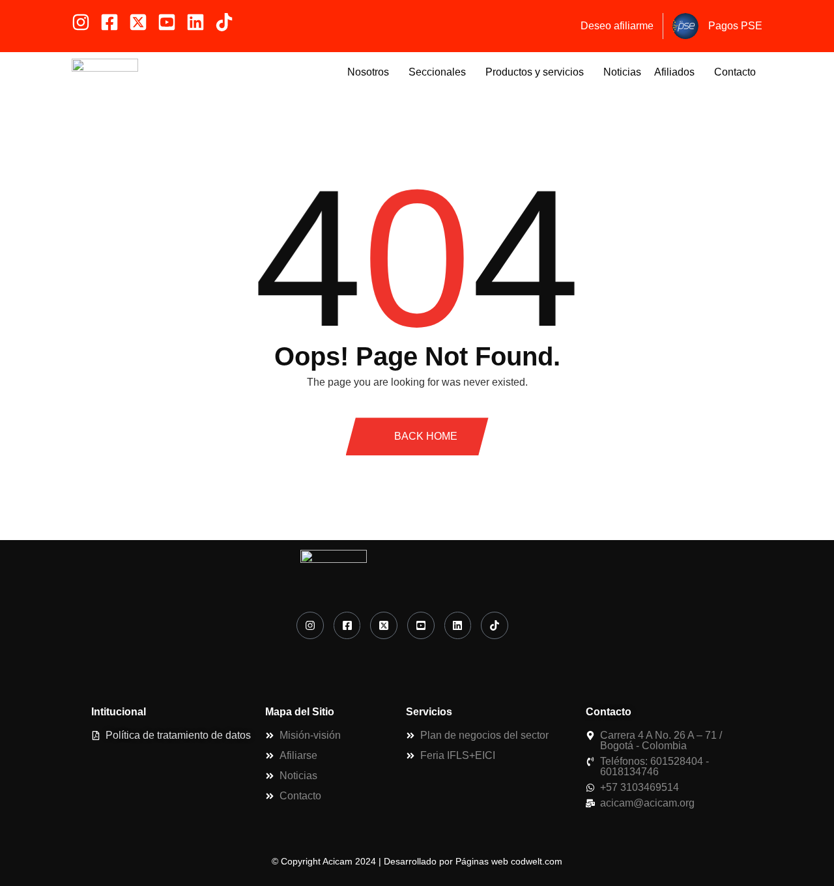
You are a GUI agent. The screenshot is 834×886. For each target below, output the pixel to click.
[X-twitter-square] (138, 22)
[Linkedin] (195, 22)
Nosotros (368, 72)
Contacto (735, 72)
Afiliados (674, 72)
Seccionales (437, 72)
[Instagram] (81, 22)
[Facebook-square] (109, 22)
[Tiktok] (224, 22)
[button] (371, 72)
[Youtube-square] (167, 22)
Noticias (622, 72)
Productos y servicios (534, 72)
